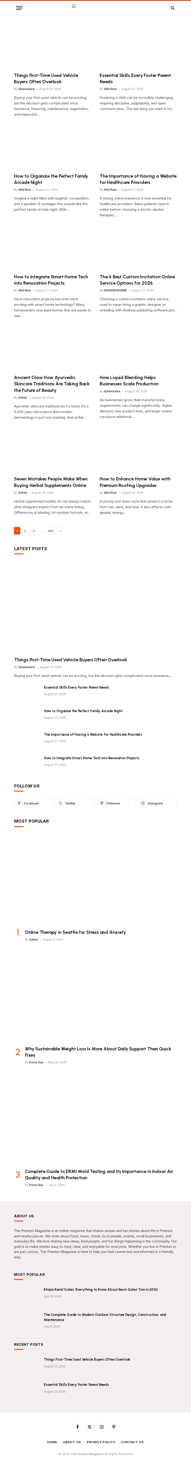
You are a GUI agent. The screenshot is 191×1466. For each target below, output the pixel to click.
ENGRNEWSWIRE (115, 290)
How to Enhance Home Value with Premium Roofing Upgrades (135, 482)
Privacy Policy (101, 1442)
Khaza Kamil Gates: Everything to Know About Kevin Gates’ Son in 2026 (101, 1289)
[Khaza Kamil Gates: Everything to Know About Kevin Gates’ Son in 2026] (27, 1295)
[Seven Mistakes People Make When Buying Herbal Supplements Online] (52, 450)
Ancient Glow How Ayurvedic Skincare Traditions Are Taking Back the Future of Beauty (52, 384)
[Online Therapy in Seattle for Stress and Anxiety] (95, 879)
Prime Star (36, 1062)
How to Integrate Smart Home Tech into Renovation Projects (51, 280)
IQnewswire (26, 89)
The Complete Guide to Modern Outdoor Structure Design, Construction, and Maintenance (105, 1317)
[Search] (172, 8)
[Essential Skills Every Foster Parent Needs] (138, 47)
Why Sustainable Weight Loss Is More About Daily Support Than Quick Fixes (98, 1052)
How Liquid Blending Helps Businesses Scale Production (129, 380)
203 (51, 531)
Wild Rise (110, 89)
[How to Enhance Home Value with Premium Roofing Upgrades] (138, 450)
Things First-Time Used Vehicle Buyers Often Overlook (46, 78)
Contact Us (132, 1442)
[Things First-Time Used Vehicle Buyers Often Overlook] (52, 47)
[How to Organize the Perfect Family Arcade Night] (52, 147)
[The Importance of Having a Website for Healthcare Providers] (138, 147)
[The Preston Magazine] (95, 8)
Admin (22, 397)
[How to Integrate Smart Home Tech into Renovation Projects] (52, 248)
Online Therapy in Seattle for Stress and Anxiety (75, 932)
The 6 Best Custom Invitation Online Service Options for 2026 (137, 280)
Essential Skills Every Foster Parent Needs (135, 78)
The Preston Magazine (88, 1454)
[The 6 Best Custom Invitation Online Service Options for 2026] (138, 248)
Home (52, 1442)
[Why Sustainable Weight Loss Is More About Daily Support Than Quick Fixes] (95, 996)
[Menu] (19, 8)
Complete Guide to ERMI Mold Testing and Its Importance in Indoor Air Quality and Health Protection (99, 1174)
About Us (72, 1442)
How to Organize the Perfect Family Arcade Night (51, 179)
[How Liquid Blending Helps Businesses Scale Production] (138, 349)
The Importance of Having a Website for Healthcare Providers (138, 179)
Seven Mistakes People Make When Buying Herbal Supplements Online (51, 482)
